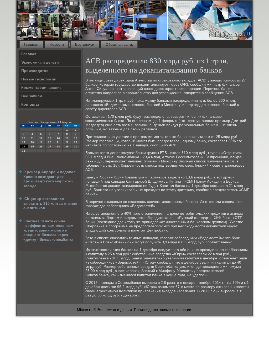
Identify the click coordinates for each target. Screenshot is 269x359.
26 (41, 146)
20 (49, 142)
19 (41, 142)
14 (58, 138)
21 (58, 142)
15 (67, 138)
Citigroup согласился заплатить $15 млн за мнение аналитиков (50, 203)
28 (58, 146)
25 (32, 146)
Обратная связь (119, 44)
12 (41, 138)
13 (49, 138)
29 (67, 146)
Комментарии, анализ (41, 87)
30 (75, 146)
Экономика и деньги (40, 62)
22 (67, 142)
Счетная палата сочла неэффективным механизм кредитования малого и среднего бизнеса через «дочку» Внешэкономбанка (48, 230)
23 (75, 142)
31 (23, 150)
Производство (35, 71)
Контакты (30, 104)
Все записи (84, 44)
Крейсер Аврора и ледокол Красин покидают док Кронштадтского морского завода (49, 179)
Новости (57, 44)
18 (32, 142)
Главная (31, 44)
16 (75, 138)
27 (49, 146)
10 (23, 138)
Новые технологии (38, 79)
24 (23, 146)
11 (32, 138)
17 (23, 142)
